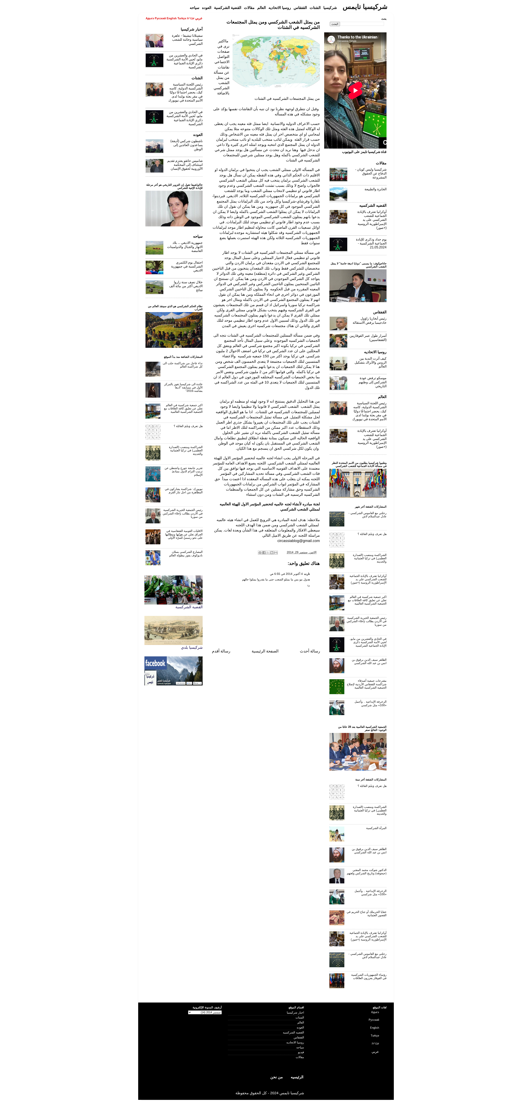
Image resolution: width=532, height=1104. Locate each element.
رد (308, 585)
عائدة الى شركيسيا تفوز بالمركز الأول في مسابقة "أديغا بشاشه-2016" (183, 387)
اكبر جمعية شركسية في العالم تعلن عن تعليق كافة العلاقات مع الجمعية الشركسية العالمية (183, 408)
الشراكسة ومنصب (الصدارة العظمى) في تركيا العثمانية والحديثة (186, 450)
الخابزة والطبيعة (376, 189)
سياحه (300, 1047)
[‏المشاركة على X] (268, 553)
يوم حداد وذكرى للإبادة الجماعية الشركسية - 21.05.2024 (371, 243)
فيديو (301, 1052)
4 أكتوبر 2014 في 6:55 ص (286, 573)
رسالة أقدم (221, 651)
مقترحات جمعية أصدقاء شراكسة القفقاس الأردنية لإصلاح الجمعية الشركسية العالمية (367, 684)
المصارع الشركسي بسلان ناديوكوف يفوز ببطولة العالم (186, 553)
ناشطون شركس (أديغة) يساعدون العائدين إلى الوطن (186, 145)
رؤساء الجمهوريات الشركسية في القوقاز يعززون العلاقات (369, 976)
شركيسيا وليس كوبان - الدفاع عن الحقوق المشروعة (371, 173)
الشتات (300, 1017)
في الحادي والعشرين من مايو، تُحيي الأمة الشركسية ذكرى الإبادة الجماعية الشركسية (368, 642)
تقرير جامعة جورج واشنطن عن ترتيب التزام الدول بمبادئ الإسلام (184, 471)
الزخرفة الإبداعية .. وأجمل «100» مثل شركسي (371, 703)
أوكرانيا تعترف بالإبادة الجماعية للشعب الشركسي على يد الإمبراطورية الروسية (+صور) (372, 220)
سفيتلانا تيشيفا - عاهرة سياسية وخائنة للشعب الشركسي (187, 39)
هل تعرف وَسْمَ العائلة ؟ (188, 426)
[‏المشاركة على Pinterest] (260, 553)
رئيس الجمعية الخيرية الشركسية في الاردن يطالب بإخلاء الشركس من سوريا (183, 513)
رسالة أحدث (310, 651)
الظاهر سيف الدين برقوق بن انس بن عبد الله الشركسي (369, 661)
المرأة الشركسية (376, 828)
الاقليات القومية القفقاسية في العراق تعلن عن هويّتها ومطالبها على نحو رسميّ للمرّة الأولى (184, 534)
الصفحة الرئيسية (265, 651)
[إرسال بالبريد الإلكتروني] (276, 553)
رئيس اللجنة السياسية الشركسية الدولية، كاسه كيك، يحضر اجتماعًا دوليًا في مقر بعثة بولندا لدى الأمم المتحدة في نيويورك (185, 92)
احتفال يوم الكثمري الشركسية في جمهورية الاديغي (187, 266)
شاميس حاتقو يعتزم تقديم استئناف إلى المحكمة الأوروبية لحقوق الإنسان (185, 164)
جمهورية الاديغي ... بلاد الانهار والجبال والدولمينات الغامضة (185, 246)
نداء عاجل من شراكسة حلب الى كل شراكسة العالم (183, 365)
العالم (300, 1022)
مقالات (300, 1057)
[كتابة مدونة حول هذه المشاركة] (272, 553)
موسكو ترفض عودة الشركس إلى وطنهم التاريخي (373, 382)
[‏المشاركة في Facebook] (264, 553)
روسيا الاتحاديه (295, 1042)
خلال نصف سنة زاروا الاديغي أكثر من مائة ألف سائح (186, 286)
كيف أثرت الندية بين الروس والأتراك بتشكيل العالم (371, 362)
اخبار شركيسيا (295, 1012)
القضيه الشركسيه (293, 1032)
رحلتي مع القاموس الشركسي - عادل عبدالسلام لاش (368, 515)
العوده (300, 1027)
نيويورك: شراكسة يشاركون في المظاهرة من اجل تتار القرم (184, 490)
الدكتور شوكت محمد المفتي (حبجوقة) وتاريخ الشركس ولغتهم (367, 871)
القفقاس (299, 1037)
